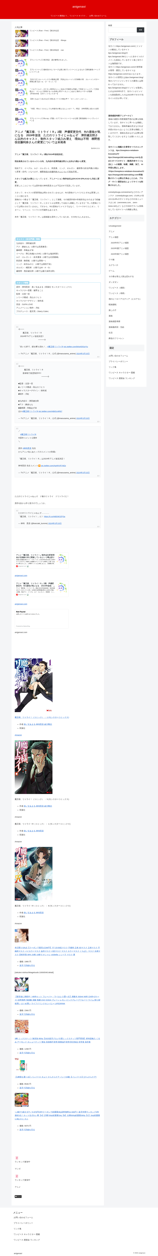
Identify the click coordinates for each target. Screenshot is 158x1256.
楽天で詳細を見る (27, 965)
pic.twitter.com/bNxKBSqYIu (76, 347)
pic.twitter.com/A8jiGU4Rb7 (50, 411)
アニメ (19, 1196)
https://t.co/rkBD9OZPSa (54, 516)
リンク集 (112, 367)
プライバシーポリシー (118, 361)
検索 (110, 25)
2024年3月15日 (83, 354)
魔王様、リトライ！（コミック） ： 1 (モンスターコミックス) (42, 717)
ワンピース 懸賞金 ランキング (122, 378)
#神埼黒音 (27, 448)
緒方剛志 (48, 724)
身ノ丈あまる (29, 724)
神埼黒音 (40, 724)
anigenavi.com (21, 575)
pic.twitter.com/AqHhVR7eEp (53, 466)
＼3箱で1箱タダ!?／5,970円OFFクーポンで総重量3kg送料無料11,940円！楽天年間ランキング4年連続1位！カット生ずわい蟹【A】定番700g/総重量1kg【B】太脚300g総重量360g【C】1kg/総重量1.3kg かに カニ (57, 1115)
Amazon (18, 735)
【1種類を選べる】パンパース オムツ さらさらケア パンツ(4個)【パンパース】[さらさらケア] (55, 1077)
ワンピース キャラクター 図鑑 (122, 373)
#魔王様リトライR (55, 347)
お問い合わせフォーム (118, 356)
